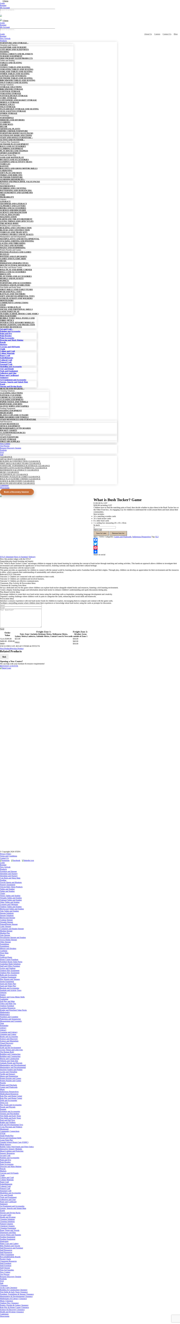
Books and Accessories (9, 1037)
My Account (5, 8)
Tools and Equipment (8, 1197)
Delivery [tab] (32, 557)
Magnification (5, 1045)
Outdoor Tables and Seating (11, 907)
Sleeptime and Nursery (9, 874)
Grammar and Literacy (9, 1032)
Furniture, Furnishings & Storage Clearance (17, 1294)
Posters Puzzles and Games (10, 1078)
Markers (3, 1171)
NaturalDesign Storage (9, 924)
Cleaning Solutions (7, 1219)
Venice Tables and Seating (10, 896)
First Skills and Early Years (10, 1116)
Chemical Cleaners (7, 1226)
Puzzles (3, 1083)
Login (2, 3)
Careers (157, 34)
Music (2, 1089)
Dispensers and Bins (8, 1233)
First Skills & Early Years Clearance (14, 1292)
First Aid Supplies (7, 1270)
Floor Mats (4, 953)
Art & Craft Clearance (8, 1288)
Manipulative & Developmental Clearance (16, 1296)
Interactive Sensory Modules (11, 1149)
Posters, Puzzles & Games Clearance (14, 1305)
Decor (2, 955)
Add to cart (98, 530)
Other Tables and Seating (9, 902)
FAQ (2, 1281)
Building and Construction (10, 1054)
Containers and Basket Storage (12, 929)
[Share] (137, 552)
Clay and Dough (6, 1195)
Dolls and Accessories (8, 1100)
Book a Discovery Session (16, 492)
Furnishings (4, 944)
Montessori (4, 1129)
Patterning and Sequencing (10, 1019)
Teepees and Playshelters (9, 1114)
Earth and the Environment (10, 1048)
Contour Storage (6, 920)
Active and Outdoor (7, 968)
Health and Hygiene (8, 1217)
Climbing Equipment (8, 977)
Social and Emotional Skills (10, 1138)
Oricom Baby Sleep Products (11, 887)
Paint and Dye (5, 1160)
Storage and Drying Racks (10, 1213)
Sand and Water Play (8, 984)
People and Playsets (7, 1107)
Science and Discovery (9, 1039)
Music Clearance (6, 1301)
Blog (176, 34)
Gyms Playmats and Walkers (11, 1127)
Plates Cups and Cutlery (9, 1244)
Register (3, 5)
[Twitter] (137, 544)
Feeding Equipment (7, 1237)
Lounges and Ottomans (9, 904)
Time (2, 1023)
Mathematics (5, 1012)
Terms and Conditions (8, 856)
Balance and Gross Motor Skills (12, 997)
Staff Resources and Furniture (11, 1248)
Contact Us (167, 34)
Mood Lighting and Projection (11, 1151)
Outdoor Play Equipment (9, 970)
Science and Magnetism (9, 1041)
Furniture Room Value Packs (11, 962)
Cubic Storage (5, 926)
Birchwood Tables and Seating (12, 909)
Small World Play (7, 1136)
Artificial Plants (6, 957)
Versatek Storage (6, 922)
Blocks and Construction (9, 1059)
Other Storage (5, 942)
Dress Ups (4, 1103)
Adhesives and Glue (8, 1199)
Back (4, 657)
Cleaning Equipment (8, 1228)
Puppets (3, 1109)
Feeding (3, 880)
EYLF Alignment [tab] (7, 557)
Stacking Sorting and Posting (11, 1070)
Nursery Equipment (7, 885)
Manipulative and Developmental (13, 1065)
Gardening (4, 999)
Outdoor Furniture (7, 1006)
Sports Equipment (7, 981)
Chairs (2, 893)
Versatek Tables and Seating (11, 898)
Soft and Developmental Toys (11, 1125)
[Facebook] (137, 540)
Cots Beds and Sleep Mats (10, 878)
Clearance (4, 1285)
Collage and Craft (7, 1177)
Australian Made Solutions (10, 964)
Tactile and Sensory (7, 1074)
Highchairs (4, 1241)
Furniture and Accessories (10, 1111)
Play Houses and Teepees (10, 979)
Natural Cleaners (6, 1224)
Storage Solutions (7, 913)
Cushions (3, 951)
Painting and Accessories (9, 1158)
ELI (156, 537)
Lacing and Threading (8, 1072)
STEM (2, 1133)
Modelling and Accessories (10, 1193)
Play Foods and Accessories (11, 1105)
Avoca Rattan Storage (8, 940)
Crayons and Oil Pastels (9, 1173)
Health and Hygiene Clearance (12, 1312)
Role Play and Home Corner (11, 1096)
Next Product (5, 649)
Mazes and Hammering (9, 1076)
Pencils (3, 1169)
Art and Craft (5, 1155)
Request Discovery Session (10, 1277)
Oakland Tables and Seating (11, 900)
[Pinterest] (137, 548)
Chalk (2, 1175)
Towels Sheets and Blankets (11, 882)
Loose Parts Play (6, 1140)
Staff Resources (6, 1250)
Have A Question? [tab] (21, 557)
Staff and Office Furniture (10, 966)
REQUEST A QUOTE (9, 666)
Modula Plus (5, 933)
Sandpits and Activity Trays (10, 990)
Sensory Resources (7, 1153)
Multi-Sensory (5, 1144)
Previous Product (17, 649)
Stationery (4, 1204)
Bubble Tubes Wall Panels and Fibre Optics (17, 1147)
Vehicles (3, 993)
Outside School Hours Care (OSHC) (14, 1142)
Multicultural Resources (9, 1094)
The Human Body (7, 1052)
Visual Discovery (6, 1043)
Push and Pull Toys (7, 1120)
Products (3, 869)
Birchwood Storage (7, 918)
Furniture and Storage (8, 871)
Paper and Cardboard (8, 1202)
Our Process (4, 1274)
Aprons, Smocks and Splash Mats (13, 1208)
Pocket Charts (5, 1259)
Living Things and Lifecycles (11, 1050)
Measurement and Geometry (11, 1021)
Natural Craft (5, 1188)
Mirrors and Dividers (8, 948)
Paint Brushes (5, 1162)
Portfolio (3, 1279)
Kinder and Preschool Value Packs (13, 1010)
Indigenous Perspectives (141, 537)
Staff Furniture (5, 1263)
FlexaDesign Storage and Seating (13, 937)
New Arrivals (5, 867)
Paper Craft (4, 1182)
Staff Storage (5, 1268)
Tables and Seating (7, 889)
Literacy (3, 1028)
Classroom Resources (8, 1261)
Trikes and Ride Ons (8, 1004)
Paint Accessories (6, 1164)
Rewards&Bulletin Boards (10, 1257)
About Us (148, 34)
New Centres (5, 1272)
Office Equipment (7, 1255)
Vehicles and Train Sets (9, 1061)
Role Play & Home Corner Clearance (14, 1307)
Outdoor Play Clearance (9, 1303)
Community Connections (9, 1131)
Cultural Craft (5, 1186)
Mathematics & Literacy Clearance (13, 1299)
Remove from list (118, 533)
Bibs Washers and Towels (10, 1246)
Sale (1, 1283)
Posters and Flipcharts (8, 1085)
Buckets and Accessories (9, 988)
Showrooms (4, 1316)
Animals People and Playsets (11, 1063)
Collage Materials (7, 1180)
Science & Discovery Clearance (12, 1310)
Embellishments (6, 1184)
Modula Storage (6, 931)
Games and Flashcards (122, 537)
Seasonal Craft (5, 1191)
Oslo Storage (5, 935)
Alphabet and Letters (8, 1034)
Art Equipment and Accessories (12, 1206)
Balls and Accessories (8, 975)
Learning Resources (7, 1008)
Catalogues (4, 1314)
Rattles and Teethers (8, 1122)
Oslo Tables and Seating (9, 911)
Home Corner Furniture (9, 959)
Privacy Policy (5, 854)
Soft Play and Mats (7, 1001)
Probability (4, 1026)
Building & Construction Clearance (13, 1290)
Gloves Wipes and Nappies (10, 1235)
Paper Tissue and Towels (9, 1230)
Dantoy (3, 995)
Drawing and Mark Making (10, 1166)
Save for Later (101, 533)
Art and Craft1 (5, 1215)
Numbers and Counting (9, 1017)
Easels (2, 1210)
